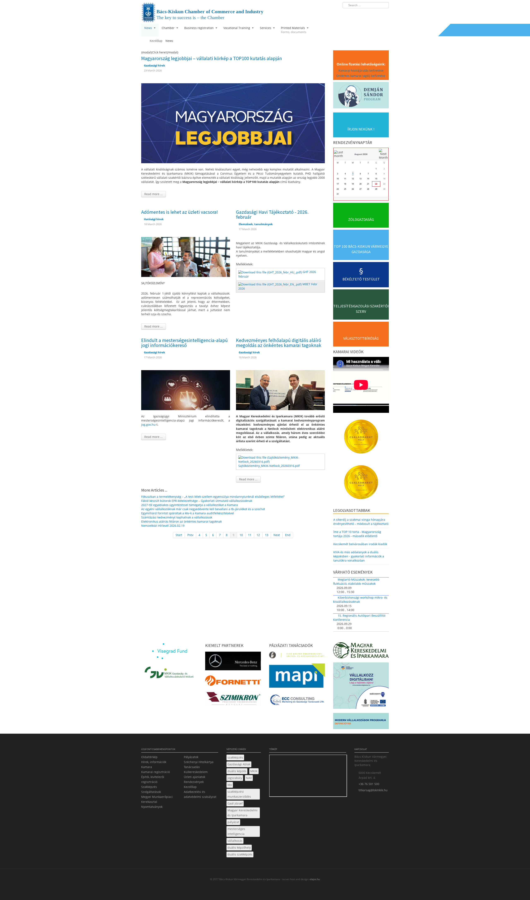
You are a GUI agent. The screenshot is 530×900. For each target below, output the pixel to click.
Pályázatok (191, 757)
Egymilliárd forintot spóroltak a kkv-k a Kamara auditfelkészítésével (187, 513)
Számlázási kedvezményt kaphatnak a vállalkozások (176, 517)
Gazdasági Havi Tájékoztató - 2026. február (272, 214)
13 (266, 535)
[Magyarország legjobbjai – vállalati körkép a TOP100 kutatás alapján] (233, 122)
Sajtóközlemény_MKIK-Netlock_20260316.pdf (269, 466)
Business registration (199, 28)
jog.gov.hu (148, 424)
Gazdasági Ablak (239, 764)
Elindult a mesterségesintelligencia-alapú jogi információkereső (184, 342)
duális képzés (237, 771)
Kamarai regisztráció (155, 772)
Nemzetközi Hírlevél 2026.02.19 (162, 526)
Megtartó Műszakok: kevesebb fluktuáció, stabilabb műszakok (356, 581)
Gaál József (235, 803)
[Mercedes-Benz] (233, 662)
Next (276, 535)
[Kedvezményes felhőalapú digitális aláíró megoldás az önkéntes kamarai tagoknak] (280, 389)
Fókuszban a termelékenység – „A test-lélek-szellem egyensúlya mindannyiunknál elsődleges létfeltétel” (213, 497)
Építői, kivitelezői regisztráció (152, 779)
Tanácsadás (192, 767)
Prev (190, 535)
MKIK (254, 771)
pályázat (233, 822)
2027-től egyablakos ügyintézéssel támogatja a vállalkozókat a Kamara (189, 505)
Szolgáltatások (151, 792)
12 (258, 535)
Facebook (361, 13)
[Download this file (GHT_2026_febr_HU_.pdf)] (270, 272)
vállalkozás (235, 841)
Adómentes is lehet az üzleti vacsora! (179, 212)
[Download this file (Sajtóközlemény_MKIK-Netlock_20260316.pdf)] (280, 459)
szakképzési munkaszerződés (239, 794)
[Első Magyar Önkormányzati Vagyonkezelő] (297, 656)
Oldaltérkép (149, 757)
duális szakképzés (240, 854)
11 (249, 535)
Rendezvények (194, 782)
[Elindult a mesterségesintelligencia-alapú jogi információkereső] (185, 389)
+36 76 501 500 (369, 784)
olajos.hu (314, 879)
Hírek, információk (153, 762)
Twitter (369, 13)
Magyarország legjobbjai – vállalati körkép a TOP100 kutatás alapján (211, 58)
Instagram (376, 13)
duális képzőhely (239, 847)
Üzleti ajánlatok (194, 777)
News (148, 28)
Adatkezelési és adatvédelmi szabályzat (200, 794)
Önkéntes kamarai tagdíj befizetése (361, 76)
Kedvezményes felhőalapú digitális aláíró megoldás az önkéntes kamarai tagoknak (278, 342)
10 (241, 535)
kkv (230, 785)
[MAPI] (297, 677)
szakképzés (235, 757)
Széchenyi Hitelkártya (198, 762)
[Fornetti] (233, 682)
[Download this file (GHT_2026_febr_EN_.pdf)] (270, 284)
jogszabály (235, 778)
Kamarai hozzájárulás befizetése (360, 70)
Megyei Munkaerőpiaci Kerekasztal (157, 799)
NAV (249, 778)
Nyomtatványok (152, 807)
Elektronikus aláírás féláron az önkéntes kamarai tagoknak (181, 521)
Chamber (168, 28)
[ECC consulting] (297, 701)
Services (266, 28)
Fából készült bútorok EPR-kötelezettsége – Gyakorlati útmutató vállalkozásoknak (196, 501)
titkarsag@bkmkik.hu (373, 790)
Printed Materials (293, 30)
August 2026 (360, 154)
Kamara (146, 767)
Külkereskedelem (196, 772)
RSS (384, 13)
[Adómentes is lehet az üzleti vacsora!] (185, 256)
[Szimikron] (233, 700)
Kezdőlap (190, 787)
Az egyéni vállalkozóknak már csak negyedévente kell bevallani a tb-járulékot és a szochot (203, 509)
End (287, 535)
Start (179, 535)
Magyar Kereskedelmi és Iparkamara (243, 812)
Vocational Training (237, 28)
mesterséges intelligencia (236, 831)
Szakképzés (149, 787)
